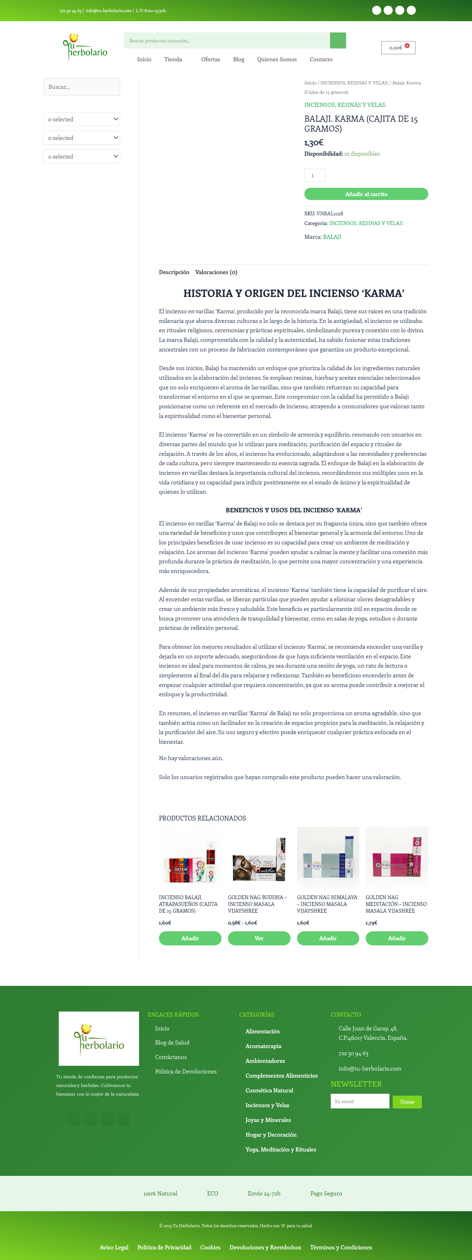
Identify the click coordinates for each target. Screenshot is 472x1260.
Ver (259, 894)
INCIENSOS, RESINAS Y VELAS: (354, 82)
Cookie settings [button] (338, 1249)
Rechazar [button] (304, 1249)
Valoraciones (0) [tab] (216, 272)
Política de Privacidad (164, 1202)
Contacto (321, 59)
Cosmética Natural (269, 1045)
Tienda (173, 59)
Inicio (144, 59)
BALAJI (332, 236)
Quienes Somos (277, 59)
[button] (282, 89)
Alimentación (263, 986)
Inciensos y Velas (267, 1060)
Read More (277, 1249)
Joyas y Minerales (268, 1075)
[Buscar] (338, 40)
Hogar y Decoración (271, 1090)
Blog (238, 59)
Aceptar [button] (252, 1249)
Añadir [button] (190, 894)
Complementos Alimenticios (282, 1031)
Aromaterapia (263, 1001)
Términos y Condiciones (341, 1202)
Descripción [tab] (174, 272)
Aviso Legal (114, 1202)
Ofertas (210, 59)
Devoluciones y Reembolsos (265, 1202)
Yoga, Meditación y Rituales (281, 1104)
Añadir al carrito (366, 194)
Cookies (210, 1202)
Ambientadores (265, 1016)
